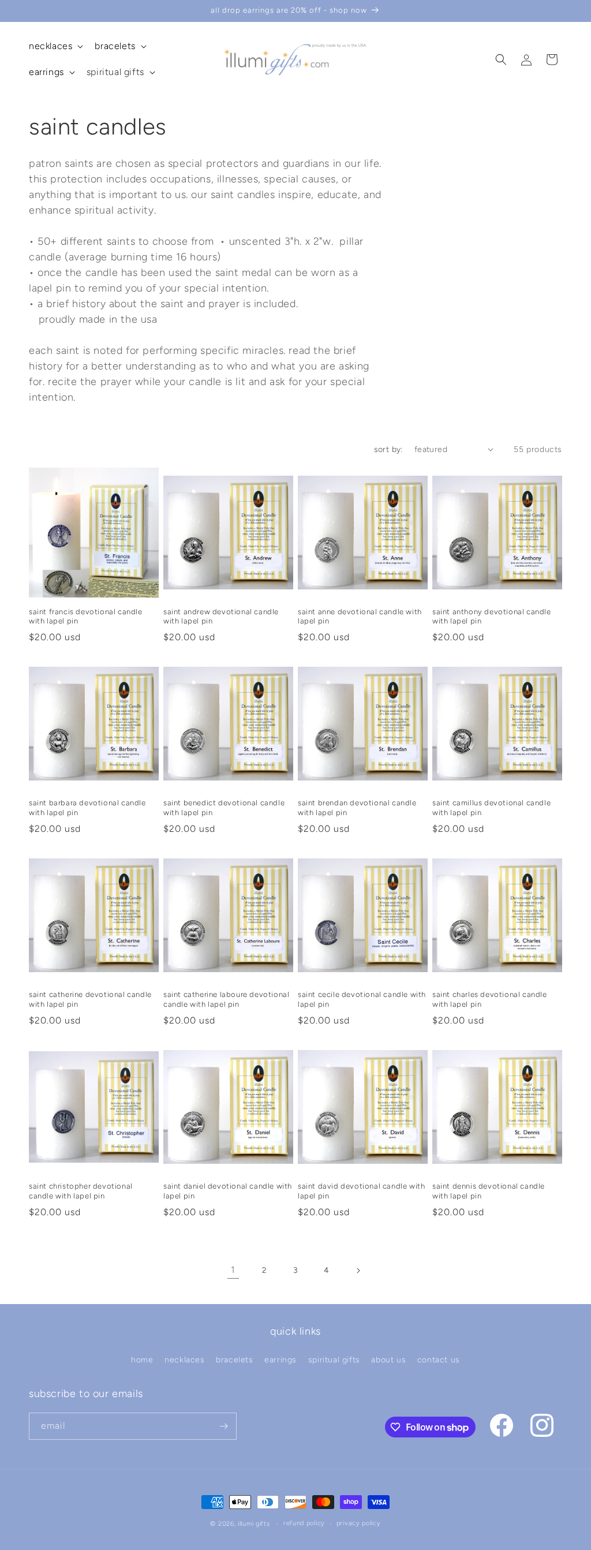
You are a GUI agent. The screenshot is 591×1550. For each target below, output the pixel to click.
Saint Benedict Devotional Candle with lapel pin (224, 807)
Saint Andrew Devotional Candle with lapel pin (221, 616)
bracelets (234, 1360)
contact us (438, 1360)
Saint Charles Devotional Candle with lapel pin (489, 999)
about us (388, 1360)
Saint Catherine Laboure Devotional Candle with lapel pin (226, 999)
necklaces (184, 1360)
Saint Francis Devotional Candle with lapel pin (86, 616)
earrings (280, 1360)
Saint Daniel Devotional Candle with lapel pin (227, 1191)
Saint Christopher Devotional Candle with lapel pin (81, 1191)
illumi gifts (254, 1523)
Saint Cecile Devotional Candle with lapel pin (362, 999)
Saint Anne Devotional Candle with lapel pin (360, 616)
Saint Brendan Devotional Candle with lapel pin (357, 807)
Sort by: (388, 449)
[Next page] (358, 1270)
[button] (55, 46)
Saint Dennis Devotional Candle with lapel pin (488, 1191)
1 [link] (233, 1269)
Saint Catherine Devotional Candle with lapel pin (90, 999)
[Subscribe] (223, 1426)
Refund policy (304, 1523)
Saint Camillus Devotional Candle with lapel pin (491, 807)
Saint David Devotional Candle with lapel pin (361, 1191)
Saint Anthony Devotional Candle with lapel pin (491, 616)
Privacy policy (358, 1523)
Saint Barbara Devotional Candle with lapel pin (87, 807)
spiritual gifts (334, 1360)
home (142, 1360)
